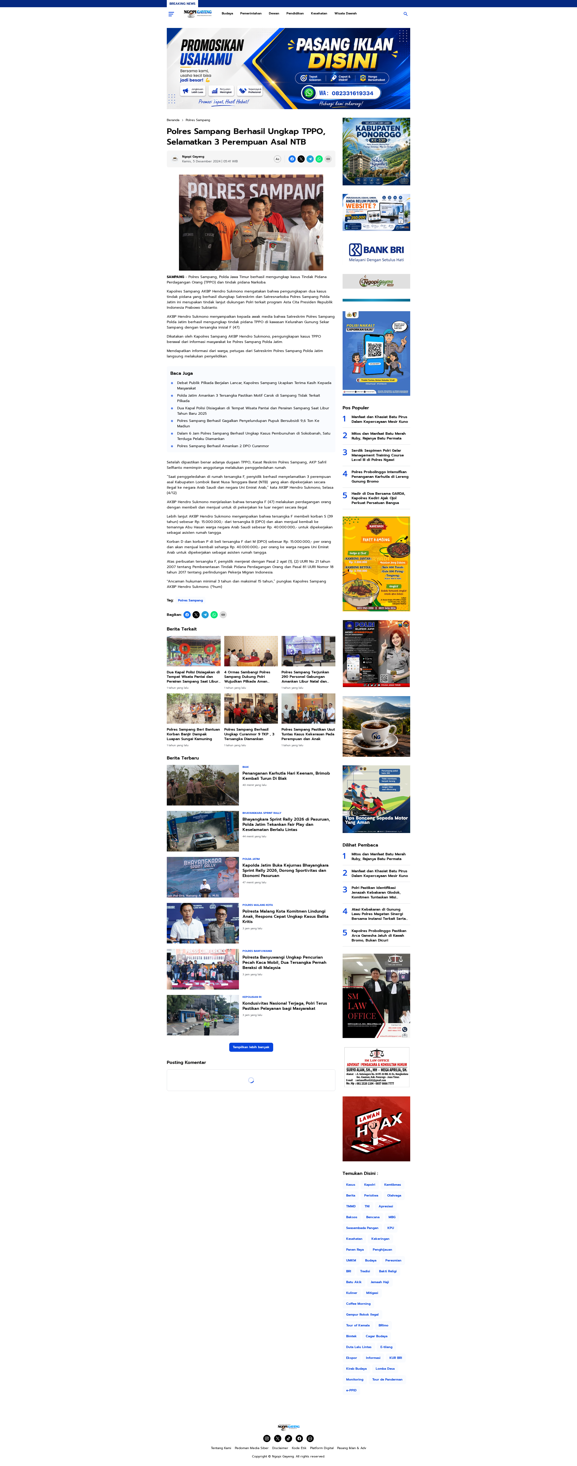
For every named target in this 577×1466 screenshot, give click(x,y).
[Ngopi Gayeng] (198, 14)
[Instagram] (266, 1438)
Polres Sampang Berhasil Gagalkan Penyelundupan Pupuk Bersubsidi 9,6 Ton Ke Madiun (248, 423)
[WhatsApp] (319, 159)
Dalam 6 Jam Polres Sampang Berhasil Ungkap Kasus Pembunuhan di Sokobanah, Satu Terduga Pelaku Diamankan (253, 436)
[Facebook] (292, 159)
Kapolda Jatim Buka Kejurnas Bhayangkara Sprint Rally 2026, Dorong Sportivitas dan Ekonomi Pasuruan (286, 871)
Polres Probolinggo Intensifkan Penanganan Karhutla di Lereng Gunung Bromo (380, 477)
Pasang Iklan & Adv (351, 1448)
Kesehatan (319, 13)
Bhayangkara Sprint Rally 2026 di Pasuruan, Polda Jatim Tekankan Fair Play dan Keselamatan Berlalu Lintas (286, 825)
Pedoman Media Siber (252, 1448)
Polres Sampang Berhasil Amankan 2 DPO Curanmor (223, 446)
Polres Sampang (190, 600)
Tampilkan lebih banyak (251, 1047)
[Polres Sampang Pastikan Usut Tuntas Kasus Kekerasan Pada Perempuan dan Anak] (308, 708)
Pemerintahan (251, 13)
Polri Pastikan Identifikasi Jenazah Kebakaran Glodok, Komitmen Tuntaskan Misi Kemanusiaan (376, 893)
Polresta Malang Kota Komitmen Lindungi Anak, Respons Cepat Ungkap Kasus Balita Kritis (286, 917)
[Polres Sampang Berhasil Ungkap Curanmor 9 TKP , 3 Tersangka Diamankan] (251, 708)
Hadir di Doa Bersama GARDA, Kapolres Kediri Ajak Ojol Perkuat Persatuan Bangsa (378, 498)
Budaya (227, 13)
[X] (301, 159)
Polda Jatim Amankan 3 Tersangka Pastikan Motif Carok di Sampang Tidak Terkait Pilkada (248, 398)
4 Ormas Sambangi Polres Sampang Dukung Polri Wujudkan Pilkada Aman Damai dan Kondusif (247, 677)
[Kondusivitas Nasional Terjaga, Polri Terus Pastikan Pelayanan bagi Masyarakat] (203, 1015)
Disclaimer (280, 1448)
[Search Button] (405, 13)
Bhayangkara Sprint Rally (262, 813)
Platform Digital (322, 1448)
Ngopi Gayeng (283, 1456)
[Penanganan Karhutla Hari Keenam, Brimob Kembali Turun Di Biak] (203, 785)
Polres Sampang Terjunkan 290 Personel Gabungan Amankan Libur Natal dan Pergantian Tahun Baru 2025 (307, 677)
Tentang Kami (221, 1448)
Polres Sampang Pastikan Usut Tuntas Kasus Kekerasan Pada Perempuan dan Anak (308, 734)
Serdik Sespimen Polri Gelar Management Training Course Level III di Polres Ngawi (378, 455)
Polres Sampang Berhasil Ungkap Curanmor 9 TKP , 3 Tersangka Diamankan (249, 734)
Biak (246, 767)
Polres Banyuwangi (257, 951)
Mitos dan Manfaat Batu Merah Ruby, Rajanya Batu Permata (379, 436)
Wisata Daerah (345, 13)
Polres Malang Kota (258, 905)
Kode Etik (299, 1448)
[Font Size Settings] (277, 159)
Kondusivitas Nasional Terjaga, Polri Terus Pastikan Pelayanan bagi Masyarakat (285, 1006)
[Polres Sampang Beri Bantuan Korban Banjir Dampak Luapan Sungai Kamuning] (194, 708)
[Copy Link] (328, 159)
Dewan (274, 13)
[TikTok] (288, 1438)
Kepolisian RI (252, 997)
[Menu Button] (171, 13)
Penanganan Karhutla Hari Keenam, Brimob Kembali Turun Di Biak (286, 776)
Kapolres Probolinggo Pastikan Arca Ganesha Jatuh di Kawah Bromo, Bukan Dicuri (379, 936)
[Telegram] (310, 159)
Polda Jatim (251, 859)
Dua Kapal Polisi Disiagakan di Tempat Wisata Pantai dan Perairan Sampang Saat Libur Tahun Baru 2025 (253, 410)
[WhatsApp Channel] (310, 1438)
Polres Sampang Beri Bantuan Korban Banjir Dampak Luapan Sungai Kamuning (193, 734)
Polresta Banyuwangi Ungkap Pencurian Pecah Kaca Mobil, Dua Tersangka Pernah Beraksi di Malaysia (284, 963)
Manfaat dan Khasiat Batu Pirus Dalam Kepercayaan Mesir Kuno (380, 419)
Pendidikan (295, 13)
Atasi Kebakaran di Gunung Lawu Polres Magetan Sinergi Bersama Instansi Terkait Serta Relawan (379, 914)
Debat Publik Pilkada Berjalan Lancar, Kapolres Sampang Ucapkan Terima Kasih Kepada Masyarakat (254, 385)
